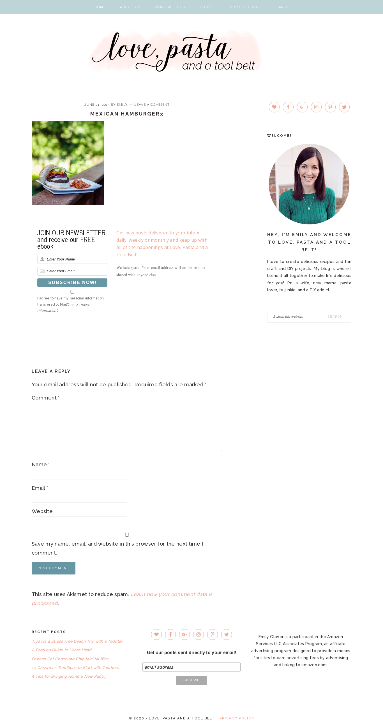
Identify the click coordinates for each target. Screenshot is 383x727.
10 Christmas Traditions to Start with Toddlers (75, 667)
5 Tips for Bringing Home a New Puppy (69, 676)
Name (41, 464)
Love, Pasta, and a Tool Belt (192, 51)
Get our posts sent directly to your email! (191, 652)
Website (42, 511)
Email (40, 488)
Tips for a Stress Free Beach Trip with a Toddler (77, 641)
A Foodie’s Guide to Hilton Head (62, 650)
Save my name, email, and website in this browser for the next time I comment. (117, 548)
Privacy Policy (237, 718)
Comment (46, 398)
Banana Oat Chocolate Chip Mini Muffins (70, 659)
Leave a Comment (152, 105)
